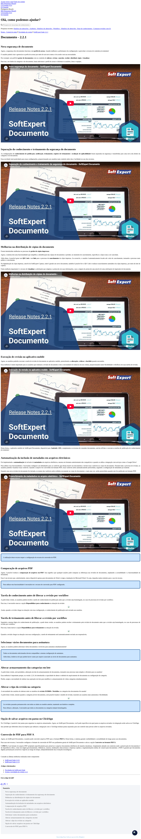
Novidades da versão (25, 32)
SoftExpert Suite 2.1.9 (12, 762)
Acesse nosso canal (7, 2)
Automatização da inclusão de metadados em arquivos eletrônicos (28, 803)
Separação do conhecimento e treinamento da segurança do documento (30, 794)
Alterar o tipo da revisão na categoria (18, 820)
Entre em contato (19, 2)
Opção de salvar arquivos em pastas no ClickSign (22, 823)
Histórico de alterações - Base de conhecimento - (77, 28)
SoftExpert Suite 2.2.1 (41, 32)
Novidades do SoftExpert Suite (15, 770)
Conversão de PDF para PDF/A (16, 826)
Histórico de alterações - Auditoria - (25, 28)
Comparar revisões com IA (102, 28)
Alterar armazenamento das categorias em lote (21, 818)
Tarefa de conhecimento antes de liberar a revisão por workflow (27, 809)
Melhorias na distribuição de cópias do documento (22, 797)
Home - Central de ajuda (9, 32)
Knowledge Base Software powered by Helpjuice (71, 837)
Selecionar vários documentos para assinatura (21, 815)
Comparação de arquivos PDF (16, 806)
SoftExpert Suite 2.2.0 (12, 760)
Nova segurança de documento (16, 792)
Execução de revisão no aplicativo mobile (19, 800)
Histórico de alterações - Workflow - (49, 28)
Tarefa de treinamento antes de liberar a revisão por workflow (27, 812)
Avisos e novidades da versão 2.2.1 (16, 772)
